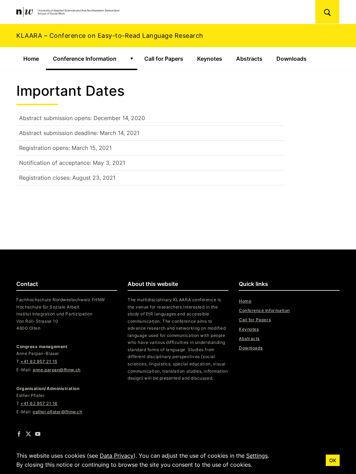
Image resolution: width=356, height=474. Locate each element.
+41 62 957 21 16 (39, 403)
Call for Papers (163, 58)
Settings (257, 455)
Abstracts (249, 58)
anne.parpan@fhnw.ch (56, 369)
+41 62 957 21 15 (39, 361)
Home (31, 58)
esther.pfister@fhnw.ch (57, 411)
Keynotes (209, 58)
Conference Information (84, 58)
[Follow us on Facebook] (19, 434)
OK (332, 460)
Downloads (291, 58)
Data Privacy (117, 455)
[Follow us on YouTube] (37, 434)
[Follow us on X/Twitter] (28, 434)
